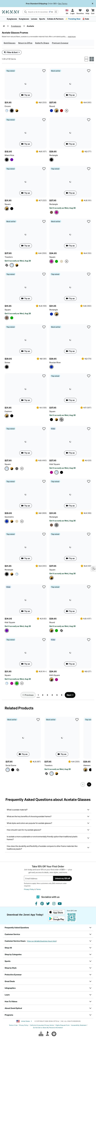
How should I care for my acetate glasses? (24, 830)
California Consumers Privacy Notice (42, 1025)
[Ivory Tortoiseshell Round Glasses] (61, 630)
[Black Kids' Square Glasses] (61, 472)
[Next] (89, 784)
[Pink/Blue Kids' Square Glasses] (26, 600)
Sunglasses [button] (24, 19)
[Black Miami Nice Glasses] (26, 133)
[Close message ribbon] (92, 3)
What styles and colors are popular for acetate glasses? (29, 823)
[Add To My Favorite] (44, 70)
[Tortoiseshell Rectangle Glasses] (70, 287)
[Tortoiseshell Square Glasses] (26, 182)
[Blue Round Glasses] (51, 111)
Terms (38, 889)
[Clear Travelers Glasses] (26, 234)
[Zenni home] (4, 26)
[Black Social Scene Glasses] (13, 770)
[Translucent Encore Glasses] (7, 111)
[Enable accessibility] (93, 568)
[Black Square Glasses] (12, 209)
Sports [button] (42, 19)
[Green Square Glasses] (26, 653)
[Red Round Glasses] (61, 111)
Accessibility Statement (79, 1025)
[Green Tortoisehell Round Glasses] (56, 630)
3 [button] (47, 695)
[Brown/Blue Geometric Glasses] (26, 494)
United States (25, 1021)
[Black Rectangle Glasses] (70, 133)
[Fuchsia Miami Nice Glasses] (12, 160)
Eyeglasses (16, 26)
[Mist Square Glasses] (26, 442)
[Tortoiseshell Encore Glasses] (17, 111)
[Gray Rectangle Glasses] (70, 494)
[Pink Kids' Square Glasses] (51, 472)
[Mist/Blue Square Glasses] (7, 683)
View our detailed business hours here (41, 941)
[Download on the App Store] (56, 912)
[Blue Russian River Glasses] (70, 340)
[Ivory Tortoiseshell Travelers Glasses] (17, 265)
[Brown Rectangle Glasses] (51, 212)
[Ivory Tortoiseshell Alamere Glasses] (85, 770)
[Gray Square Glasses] (17, 469)
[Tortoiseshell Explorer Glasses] (26, 389)
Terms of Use (13, 1025)
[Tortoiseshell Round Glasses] (70, 84)
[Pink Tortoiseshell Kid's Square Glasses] (56, 680)
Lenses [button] (34, 19)
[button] (55, 12)
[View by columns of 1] (86, 59)
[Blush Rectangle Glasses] (70, 182)
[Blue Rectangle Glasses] (51, 314)
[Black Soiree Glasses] (26, 340)
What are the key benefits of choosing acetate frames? (29, 816)
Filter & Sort (12, 52)
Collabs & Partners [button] (55, 19)
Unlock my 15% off (62, 878)
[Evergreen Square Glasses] (56, 261)
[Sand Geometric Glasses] (17, 521)
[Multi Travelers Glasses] (7, 265)
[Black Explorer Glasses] (12, 416)
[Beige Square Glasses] (26, 287)
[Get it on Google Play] (56, 918)
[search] (35, 12)
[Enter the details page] (67, 111)
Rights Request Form (62, 1025)
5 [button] (56, 695)
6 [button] (61, 695)
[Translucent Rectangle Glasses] (17, 574)
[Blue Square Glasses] (12, 318)
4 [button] (52, 695)
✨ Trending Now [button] (72, 19)
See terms (63, 3)
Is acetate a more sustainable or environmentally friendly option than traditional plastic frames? (42, 838)
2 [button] (42, 695)
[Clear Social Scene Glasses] (23, 738)
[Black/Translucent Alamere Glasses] (90, 770)
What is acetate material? (17, 809)
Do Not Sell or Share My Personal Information (48, 1027)
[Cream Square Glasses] (61, 261)
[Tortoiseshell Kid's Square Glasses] (70, 653)
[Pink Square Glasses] (12, 683)
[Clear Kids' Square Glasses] (70, 442)
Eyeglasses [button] (12, 19)
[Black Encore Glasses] (26, 84)
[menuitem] (48, 19)
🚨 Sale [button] (85, 19)
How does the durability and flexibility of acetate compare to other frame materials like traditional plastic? (42, 847)
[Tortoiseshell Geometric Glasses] (12, 521)
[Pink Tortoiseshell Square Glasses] (70, 234)
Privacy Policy (29, 889)
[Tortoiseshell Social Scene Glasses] (18, 770)
